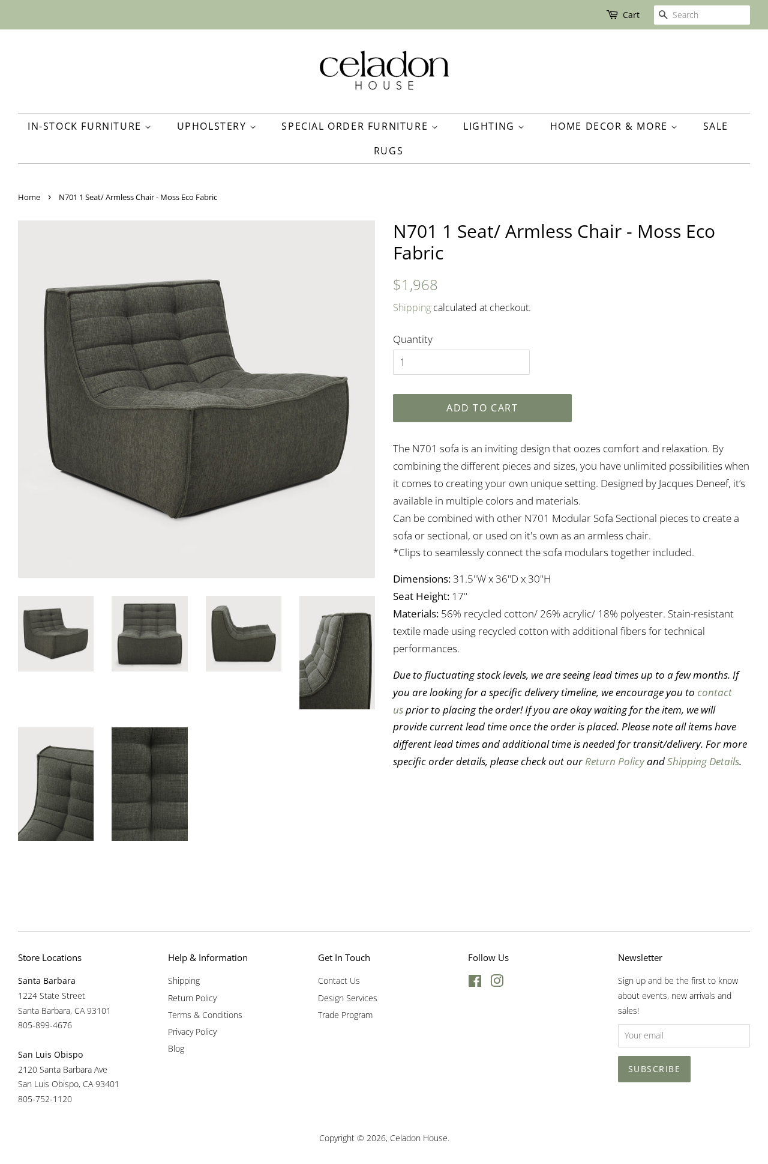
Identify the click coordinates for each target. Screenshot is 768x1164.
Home (29, 197)
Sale (715, 126)
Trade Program (345, 1014)
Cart (631, 14)
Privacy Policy (192, 1031)
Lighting (490, 126)
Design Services (347, 998)
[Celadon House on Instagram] (496, 983)
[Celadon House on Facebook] (475, 983)
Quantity (413, 339)
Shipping (412, 307)
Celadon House (419, 1138)
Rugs (388, 150)
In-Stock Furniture (86, 126)
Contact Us (339, 980)
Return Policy (192, 998)
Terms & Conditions (205, 1014)
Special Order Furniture (356, 126)
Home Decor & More (610, 126)
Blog (176, 1048)
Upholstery (213, 126)
